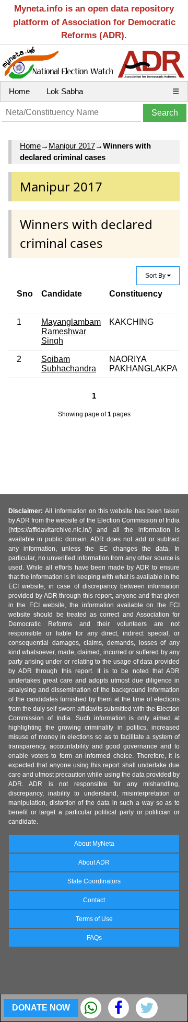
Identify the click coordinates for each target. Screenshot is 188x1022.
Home (19, 91)
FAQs (94, 937)
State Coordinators (94, 881)
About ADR (94, 862)
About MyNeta (94, 843)
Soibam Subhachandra (68, 364)
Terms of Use (94, 919)
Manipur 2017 (72, 145)
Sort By (156, 275)
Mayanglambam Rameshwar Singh (71, 331)
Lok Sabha (64, 91)
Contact (94, 900)
